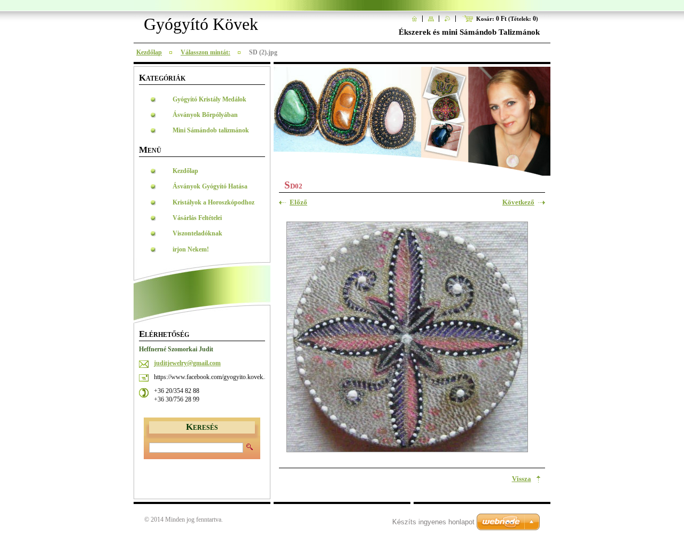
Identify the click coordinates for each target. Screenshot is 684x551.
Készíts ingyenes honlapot (433, 522)
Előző (298, 202)
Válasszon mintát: (205, 52)
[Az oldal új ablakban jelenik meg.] (407, 338)
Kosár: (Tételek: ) (507, 18)
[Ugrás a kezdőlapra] (414, 18)
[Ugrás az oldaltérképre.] (431, 18)
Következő (518, 202)
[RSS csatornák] (447, 18)
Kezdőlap (149, 52)
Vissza (521, 479)
